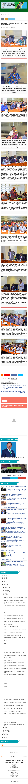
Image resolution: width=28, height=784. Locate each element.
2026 (5, 575)
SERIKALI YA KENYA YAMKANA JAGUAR (11, 626)
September (7, 591)
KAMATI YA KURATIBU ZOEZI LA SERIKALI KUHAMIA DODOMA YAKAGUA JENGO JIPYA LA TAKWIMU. (16, 528)
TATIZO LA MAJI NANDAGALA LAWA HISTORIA (12, 711)
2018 (5, 734)
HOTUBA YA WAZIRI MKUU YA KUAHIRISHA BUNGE (13, 614)
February (6, 731)
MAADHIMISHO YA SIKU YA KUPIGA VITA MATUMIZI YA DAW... (15, 628)
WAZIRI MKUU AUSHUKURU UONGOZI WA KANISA (13, 720)
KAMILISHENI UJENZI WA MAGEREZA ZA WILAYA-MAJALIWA (15, 713)
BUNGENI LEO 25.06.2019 (8, 624)
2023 (5, 580)
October (6, 590)
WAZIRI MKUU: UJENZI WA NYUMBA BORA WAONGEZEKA (14, 600)
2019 (5, 585)
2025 (5, 577)
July (5, 594)
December (7, 587)
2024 (5, 578)
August (6, 593)
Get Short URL (14, 378)
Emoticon (5, 401)
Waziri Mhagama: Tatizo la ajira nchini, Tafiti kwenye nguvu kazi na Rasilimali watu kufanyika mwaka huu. (16, 554)
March (6, 730)
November (7, 588)
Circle (23, 478)
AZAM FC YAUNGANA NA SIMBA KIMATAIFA (12, 722)
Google (7, 375)
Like (6, 478)
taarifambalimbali (8, 381)
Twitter (20, 375)
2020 (5, 584)
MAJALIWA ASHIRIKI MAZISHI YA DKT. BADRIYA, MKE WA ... (15, 637)
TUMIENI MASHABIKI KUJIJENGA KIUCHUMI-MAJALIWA (14, 674)
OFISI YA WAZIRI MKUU (7, 745)
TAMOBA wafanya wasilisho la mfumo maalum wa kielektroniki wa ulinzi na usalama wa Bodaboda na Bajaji (16, 520)
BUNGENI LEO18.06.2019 (8, 659)
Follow (14, 478)
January (6, 733)
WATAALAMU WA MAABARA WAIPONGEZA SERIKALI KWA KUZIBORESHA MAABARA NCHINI (15, 511)
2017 (5, 736)
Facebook (14, 375)
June (6, 596)
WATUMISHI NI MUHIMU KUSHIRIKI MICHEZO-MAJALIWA (14, 650)
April (6, 728)
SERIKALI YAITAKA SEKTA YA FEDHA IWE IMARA (12, 635)
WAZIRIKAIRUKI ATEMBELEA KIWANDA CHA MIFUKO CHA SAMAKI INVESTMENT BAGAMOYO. (15, 545)
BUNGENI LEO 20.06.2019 (8, 657)
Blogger (16, 752)
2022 (5, 581)
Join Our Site (14, 468)
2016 (5, 737)
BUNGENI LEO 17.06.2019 (8, 660)
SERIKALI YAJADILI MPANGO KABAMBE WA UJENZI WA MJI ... (15, 655)
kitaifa (2, 381)
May (5, 727)
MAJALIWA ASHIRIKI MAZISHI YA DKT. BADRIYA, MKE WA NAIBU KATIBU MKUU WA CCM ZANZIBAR (14, 387)
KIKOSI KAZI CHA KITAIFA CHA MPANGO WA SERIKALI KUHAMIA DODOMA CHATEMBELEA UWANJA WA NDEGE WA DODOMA (16, 563)
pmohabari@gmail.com (7, 747)
